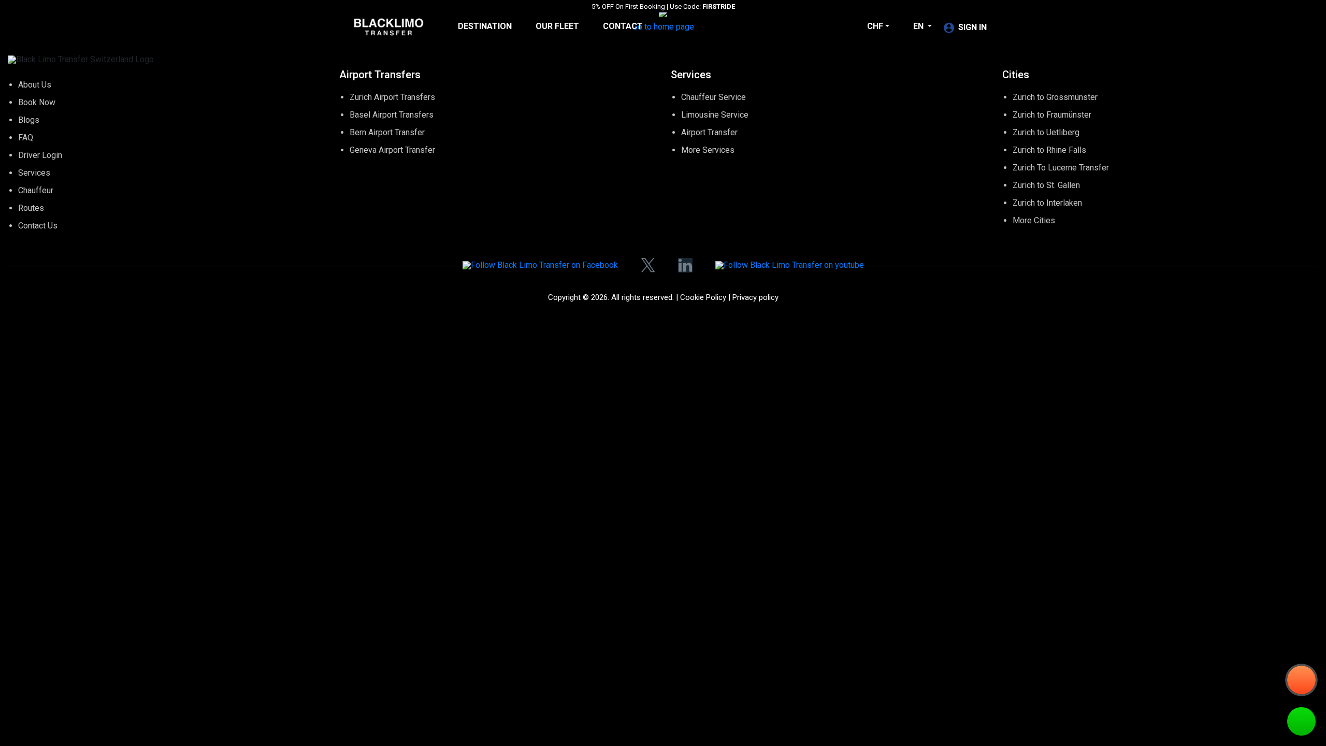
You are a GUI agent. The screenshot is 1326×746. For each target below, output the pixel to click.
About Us (34, 85)
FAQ (25, 137)
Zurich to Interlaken (1047, 203)
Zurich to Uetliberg (1046, 132)
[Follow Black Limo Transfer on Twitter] (648, 265)
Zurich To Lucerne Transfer (1061, 168)
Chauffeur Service (713, 97)
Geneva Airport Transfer (392, 150)
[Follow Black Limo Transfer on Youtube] (789, 265)
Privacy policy (755, 297)
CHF (875, 26)
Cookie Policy (703, 297)
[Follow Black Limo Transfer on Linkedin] (685, 265)
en (919, 26)
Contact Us (37, 226)
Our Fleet (557, 26)
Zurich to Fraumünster (1052, 115)
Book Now (36, 102)
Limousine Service (714, 115)
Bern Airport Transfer (387, 132)
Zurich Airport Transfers (392, 97)
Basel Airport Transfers (392, 115)
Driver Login (40, 155)
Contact (623, 26)
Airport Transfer (709, 132)
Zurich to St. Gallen (1046, 185)
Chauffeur (35, 190)
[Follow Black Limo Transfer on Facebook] (540, 265)
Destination (485, 26)
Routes (31, 208)
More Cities (1034, 220)
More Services (707, 150)
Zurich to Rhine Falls (1049, 150)
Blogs (28, 120)
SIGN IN (972, 27)
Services (34, 173)
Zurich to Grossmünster (1055, 97)
